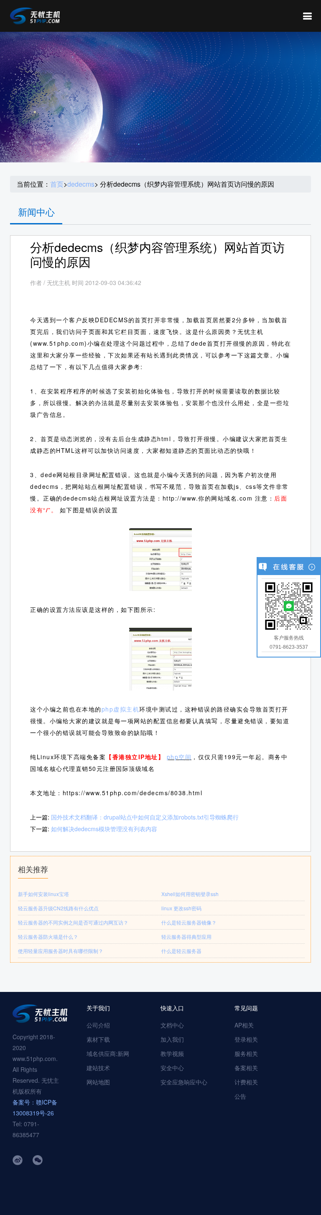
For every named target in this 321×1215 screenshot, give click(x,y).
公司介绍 (98, 1025)
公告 (240, 1096)
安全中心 (172, 1068)
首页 (57, 184)
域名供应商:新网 (108, 1053)
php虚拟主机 (121, 709)
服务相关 (246, 1053)
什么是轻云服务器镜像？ (189, 922)
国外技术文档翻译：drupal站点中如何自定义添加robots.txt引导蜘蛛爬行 (145, 817)
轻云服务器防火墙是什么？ (48, 936)
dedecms (80, 184)
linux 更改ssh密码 (181, 908)
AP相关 (244, 1025)
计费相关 (246, 1082)
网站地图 (98, 1082)
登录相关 (246, 1039)
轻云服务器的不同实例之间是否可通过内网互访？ (73, 922)
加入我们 (172, 1039)
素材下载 (98, 1039)
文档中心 (172, 1025)
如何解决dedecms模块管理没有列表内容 (104, 829)
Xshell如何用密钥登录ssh (190, 893)
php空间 (179, 757)
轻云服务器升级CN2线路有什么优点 (58, 908)
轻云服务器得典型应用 (186, 936)
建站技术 (98, 1068)
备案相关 (246, 1068)
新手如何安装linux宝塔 (43, 893)
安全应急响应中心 (183, 1082)
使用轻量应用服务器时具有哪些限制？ (60, 950)
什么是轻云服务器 (181, 950)
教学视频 (172, 1053)
